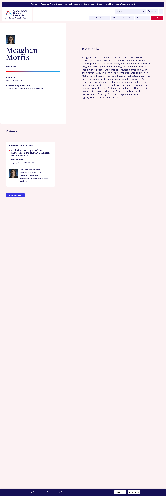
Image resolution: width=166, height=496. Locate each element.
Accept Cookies (134, 492)
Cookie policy (58, 492)
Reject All (120, 492)
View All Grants (15, 195)
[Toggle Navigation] (161, 11)
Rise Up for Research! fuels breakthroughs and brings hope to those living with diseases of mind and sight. (83, 4)
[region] (83, 492)
